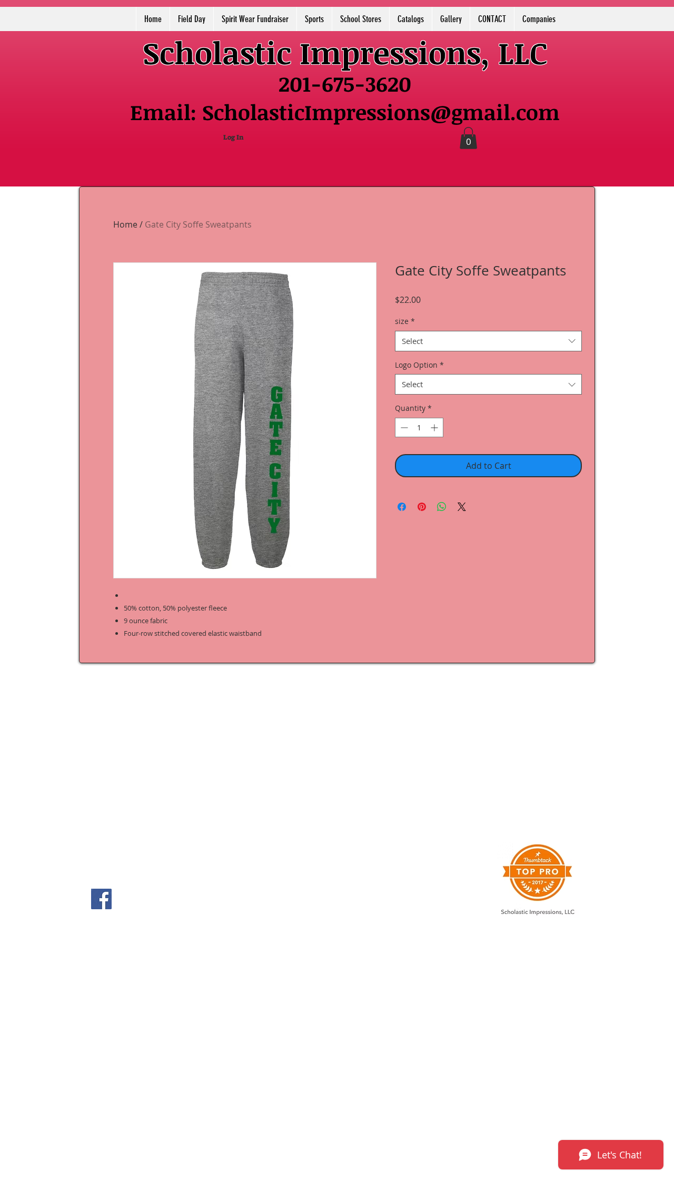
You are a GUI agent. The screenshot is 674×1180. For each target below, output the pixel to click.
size (405, 321)
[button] (468, 138)
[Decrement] (403, 427)
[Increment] (435, 427)
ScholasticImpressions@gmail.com (381, 111)
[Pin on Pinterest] (421, 506)
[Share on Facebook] (401, 506)
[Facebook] (101, 899)
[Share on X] (461, 506)
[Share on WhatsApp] (441, 506)
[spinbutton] (419, 427)
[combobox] (488, 341)
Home (125, 224)
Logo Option (419, 365)
